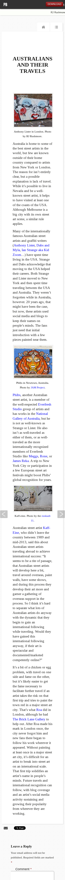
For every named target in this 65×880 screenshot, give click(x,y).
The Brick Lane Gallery (29, 719)
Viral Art (7, 7)
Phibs (16, 395)
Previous (4, 514)
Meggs (33, 456)
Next (61, 514)
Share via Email (5, 828)
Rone (43, 456)
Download (54, 4)
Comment (23, 869)
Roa (39, 710)
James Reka (21, 461)
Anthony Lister (24, 245)
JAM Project (38, 387)
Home (43, 27)
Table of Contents (56, 27)
